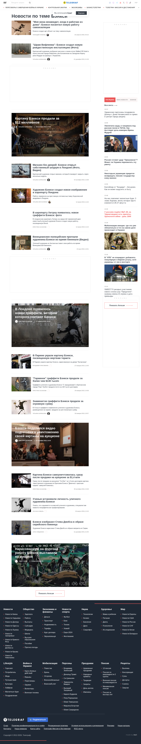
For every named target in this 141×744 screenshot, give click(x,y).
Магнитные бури (12, 692)
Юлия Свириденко (71, 710)
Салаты (125, 684)
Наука (85, 609)
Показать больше (46, 593)
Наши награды (124, 726)
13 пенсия (107, 668)
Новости (8, 609)
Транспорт (48, 621)
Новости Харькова (12, 618)
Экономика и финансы (49, 610)
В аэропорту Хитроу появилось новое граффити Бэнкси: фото (56, 214)
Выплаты (28, 622)
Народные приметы (87, 675)
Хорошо (81, 13)
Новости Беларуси (129, 634)
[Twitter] (123, 2)
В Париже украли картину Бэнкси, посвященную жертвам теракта (53, 356)
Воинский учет (50, 684)
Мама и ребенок (109, 614)
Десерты (125, 680)
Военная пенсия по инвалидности (110, 681)
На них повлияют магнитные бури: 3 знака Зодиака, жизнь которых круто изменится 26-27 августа (120, 200)
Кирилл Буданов (70, 694)
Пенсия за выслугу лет (107, 693)
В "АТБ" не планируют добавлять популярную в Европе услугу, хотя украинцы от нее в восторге (120, 259)
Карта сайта (35, 729)
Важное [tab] (133, 100)
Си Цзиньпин (69, 678)
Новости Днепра (12, 622)
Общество (28, 609)
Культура (8, 684)
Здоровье (106, 609)
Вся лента (108, 105)
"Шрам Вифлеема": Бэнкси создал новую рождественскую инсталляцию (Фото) (58, 46)
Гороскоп (9, 668)
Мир (123, 609)
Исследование (109, 630)
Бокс (66, 621)
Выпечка (125, 668)
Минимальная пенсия (108, 687)
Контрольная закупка (57, 7)
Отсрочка (48, 676)
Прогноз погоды (31, 647)
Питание (106, 618)
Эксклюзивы (76, 7)
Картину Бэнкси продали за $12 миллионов (37, 120)
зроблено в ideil (131, 735)
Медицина (29, 630)
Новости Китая (128, 630)
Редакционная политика (58, 726)
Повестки (48, 668)
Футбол (67, 617)
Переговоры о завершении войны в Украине (24, 7)
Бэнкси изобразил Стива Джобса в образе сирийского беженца (58, 523)
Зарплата (28, 614)
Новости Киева (11, 614)
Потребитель (10, 672)
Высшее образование (30, 639)
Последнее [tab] (110, 100)
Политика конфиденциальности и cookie (28, 726)
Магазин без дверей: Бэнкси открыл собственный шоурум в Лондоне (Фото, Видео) (56, 168)
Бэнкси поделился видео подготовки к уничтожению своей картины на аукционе (37, 432)
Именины (87, 692)
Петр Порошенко (71, 698)
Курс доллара (49, 632)
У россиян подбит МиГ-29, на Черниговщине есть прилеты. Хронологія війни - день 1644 (117, 214)
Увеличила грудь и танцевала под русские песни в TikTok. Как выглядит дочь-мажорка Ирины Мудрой (120, 129)
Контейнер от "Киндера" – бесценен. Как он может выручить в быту (120, 188)
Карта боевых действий (30, 672)
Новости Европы (129, 614)
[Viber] (113, 3)
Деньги (47, 617)
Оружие (28, 685)
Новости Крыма (11, 652)
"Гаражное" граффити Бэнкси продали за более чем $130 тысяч (58, 379)
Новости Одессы (12, 626)
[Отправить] (30, 2)
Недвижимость (50, 625)
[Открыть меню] (5, 3)
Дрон (85, 626)
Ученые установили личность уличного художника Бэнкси (57, 500)
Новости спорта (66, 610)
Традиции (87, 680)
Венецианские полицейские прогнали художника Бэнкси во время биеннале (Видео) (60, 238)
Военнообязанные (51, 680)
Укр (136, 3)
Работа (28, 618)
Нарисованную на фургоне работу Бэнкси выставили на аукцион (36, 553)
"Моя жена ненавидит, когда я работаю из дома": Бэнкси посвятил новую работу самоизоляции (58, 25)
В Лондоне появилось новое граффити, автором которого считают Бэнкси (36, 313)
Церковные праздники (88, 669)
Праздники (87, 663)
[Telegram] (117, 2)
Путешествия (10, 680)
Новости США (128, 618)
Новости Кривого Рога (12, 641)
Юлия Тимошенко (71, 702)
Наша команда (21, 729)
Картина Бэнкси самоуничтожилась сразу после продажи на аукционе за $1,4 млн (58, 476)
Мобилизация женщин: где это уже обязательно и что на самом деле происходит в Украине (120, 228)
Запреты (86, 684)
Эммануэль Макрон (68, 683)
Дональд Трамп (70, 674)
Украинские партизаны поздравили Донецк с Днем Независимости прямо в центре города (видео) (120, 114)
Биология (87, 622)
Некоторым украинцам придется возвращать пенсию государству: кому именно (119, 175)
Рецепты (125, 663)
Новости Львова (12, 630)
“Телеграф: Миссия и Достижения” (120, 7)
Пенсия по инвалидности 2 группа (109, 674)
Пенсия (105, 663)
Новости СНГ (127, 626)
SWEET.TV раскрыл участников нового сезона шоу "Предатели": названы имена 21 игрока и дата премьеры (118, 292)
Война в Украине (27, 664)
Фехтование (69, 636)
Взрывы (28, 677)
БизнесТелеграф (94, 7)
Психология (107, 626)
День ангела (88, 688)
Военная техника (32, 693)
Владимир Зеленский (68, 669)
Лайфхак (8, 688)
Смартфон (87, 630)
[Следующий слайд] (139, 7)
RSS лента (78, 729)
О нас (6, 726)
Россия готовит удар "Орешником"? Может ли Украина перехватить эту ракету (120, 162)
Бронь (46, 672)
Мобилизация (50, 663)
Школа (27, 634)
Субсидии (29, 626)
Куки (69, 13)
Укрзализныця (50, 636)
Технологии (88, 614)
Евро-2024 (68, 632)
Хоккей (66, 628)
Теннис (67, 625)
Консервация (127, 672)
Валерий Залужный (68, 689)
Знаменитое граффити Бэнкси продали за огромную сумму (58, 402)
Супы (124, 676)
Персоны (67, 663)
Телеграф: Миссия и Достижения (57, 729)
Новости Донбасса (9, 647)
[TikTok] (130, 2)
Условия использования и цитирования (87, 726)
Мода (7, 676)
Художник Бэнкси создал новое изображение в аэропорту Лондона (60, 191)
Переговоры (30, 681)
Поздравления (11, 696)
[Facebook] (109, 2)
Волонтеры (29, 689)
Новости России (128, 622)
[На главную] (70, 3)
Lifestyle (8, 663)
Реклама (110, 726)
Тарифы (47, 628)
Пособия (28, 643)
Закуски (125, 688)
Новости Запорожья (9, 635)
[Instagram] (126, 2)
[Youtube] (120, 2)
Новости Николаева (9, 657)
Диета (105, 622)
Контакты (7, 729)
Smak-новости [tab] (122, 100)
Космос (86, 618)
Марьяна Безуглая (71, 706)
